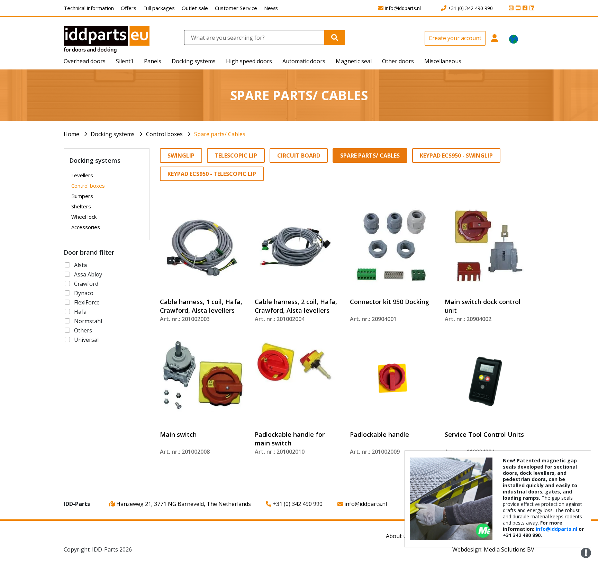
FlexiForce (87, 302)
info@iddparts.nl (365, 504)
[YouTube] (517, 8)
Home (71, 134)
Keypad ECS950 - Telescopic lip (211, 174)
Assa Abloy (88, 274)
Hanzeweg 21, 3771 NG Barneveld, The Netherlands (183, 504)
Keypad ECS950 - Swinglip (456, 155)
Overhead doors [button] (85, 61)
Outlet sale (195, 7)
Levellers (82, 175)
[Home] (107, 39)
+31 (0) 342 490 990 (297, 504)
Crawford (86, 284)
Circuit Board (298, 155)
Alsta (80, 265)
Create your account (455, 38)
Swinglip (180, 155)
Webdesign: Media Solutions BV (493, 549)
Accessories (85, 227)
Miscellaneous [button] (442, 61)
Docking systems (113, 134)
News (271, 7)
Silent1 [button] (125, 61)
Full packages (159, 7)
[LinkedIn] (530, 8)
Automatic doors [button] (303, 61)
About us (397, 536)
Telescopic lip (236, 155)
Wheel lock (84, 216)
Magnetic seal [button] (354, 61)
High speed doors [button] (249, 61)
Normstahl (88, 321)
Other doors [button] (398, 61)
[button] (495, 42)
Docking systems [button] (194, 61)
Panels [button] (152, 61)
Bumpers (82, 195)
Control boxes (164, 134)
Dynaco (83, 293)
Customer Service (236, 7)
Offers (128, 7)
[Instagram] (510, 8)
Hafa (80, 312)
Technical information (89, 7)
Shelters (81, 206)
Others (83, 330)
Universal (86, 339)
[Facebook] (523, 8)
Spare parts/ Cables (219, 134)
